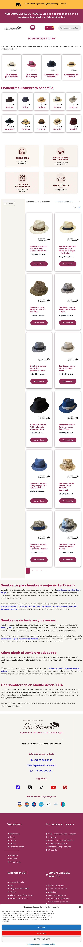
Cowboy (73, 107)
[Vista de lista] (79, 207)
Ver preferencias (41, 939)
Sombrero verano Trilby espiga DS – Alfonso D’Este (38, 485)
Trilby (25, 107)
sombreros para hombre (68, 590)
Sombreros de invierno (51, 76)
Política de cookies (33, 944)
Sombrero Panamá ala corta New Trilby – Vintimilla (38, 248)
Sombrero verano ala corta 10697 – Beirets (67, 546)
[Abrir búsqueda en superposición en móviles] (69, 28)
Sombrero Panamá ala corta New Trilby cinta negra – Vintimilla (67, 249)
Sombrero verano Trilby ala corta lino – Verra (67, 427)
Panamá (57, 107)
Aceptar (41, 927)
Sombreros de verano (71, 76)
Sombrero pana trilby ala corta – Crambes (37, 309)
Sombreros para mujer (31, 76)
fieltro (3, 628)
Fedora (9, 107)
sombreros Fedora (9, 606)
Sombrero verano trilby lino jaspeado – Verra (38, 368)
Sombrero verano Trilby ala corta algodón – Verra (38, 427)
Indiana (41, 107)
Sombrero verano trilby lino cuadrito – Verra (67, 309)
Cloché (73, 129)
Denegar (41, 933)
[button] (80, 907)
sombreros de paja (9, 639)
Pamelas (26, 129)
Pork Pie (41, 129)
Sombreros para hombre (11, 76)
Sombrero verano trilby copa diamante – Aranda (39, 546)
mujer (3, 593)
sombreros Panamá (29, 639)
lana (11, 628)
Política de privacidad (48, 944)
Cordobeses (46, 606)
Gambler (57, 129)
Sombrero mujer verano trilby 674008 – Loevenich (66, 486)
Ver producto (39, 264)
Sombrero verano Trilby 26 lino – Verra (67, 368)
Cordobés (9, 129)
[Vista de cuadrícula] (75, 207)
